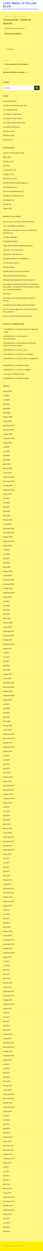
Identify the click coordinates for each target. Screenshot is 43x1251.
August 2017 (7, 854)
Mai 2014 (6, 1021)
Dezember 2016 (8, 888)
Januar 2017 (7, 884)
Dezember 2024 (8, 477)
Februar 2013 (7, 1085)
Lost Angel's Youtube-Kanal (12, 114)
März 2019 (6, 773)
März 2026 (6, 413)
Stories (5, 204)
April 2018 (6, 820)
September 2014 (8, 1004)
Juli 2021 (6, 652)
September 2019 (8, 747)
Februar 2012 (7, 1137)
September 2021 (8, 644)
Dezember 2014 (8, 991)
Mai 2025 (6, 455)
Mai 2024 (6, 507)
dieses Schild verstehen (13, 33)
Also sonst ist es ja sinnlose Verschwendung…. (19, 221)
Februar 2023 (7, 571)
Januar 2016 (7, 935)
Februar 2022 (7, 623)
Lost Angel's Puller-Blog (20, 4)
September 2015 (8, 953)
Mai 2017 (6, 867)
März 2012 (6, 1133)
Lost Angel (21, 16)
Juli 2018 (6, 807)
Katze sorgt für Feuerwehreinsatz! (14, 276)
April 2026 (6, 408)
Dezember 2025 (8, 425)
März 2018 (6, 824)
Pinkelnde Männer (9, 187)
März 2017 (6, 875)
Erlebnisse (6, 161)
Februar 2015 (7, 983)
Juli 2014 (6, 1013)
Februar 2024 (7, 520)
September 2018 (8, 798)
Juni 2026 (6, 400)
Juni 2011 (6, 1171)
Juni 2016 (6, 914)
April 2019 (6, 768)
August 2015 (7, 957)
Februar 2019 (7, 777)
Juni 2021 (6, 657)
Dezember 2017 (8, 837)
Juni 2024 (6, 502)
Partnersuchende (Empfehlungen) (14, 183)
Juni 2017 (6, 863)
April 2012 (6, 1128)
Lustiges (9, 49)
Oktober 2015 (7, 948)
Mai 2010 (6, 1227)
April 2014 (6, 1025)
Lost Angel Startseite (10, 110)
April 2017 (6, 871)
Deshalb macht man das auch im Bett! (16, 271)
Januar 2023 (7, 575)
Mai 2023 (6, 558)
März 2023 (6, 567)
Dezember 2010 (8, 1197)
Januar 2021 (7, 678)
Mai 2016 (6, 918)
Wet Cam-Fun (8, 140)
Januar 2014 (7, 1038)
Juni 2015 (6, 965)
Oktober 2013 (7, 1051)
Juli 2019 (6, 755)
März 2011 (6, 1184)
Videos (5, 208)
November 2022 (8, 584)
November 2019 (8, 738)
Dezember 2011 (8, 1145)
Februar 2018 (7, 828)
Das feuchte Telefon (10, 101)
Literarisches (7, 170)
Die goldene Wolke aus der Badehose (16, 258)
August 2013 (7, 1060)
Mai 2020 (6, 713)
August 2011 (7, 1163)
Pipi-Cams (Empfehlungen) (12, 191)
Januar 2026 (7, 421)
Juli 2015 (6, 961)
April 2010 (6, 1231)
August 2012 (7, 1111)
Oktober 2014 (7, 1000)
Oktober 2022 (7, 588)
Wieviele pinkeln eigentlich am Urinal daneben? (19, 280)
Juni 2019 (6, 760)
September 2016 (8, 901)
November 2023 (8, 532)
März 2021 (6, 670)
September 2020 (8, 695)
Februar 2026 (7, 417)
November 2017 (8, 841)
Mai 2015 (6, 970)
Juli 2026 (6, 395)
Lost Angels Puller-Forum (11, 127)
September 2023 (8, 541)
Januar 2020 (7, 730)
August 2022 (7, 597)
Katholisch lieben (23, 365)
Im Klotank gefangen (10, 237)
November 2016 (8, 893)
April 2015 (6, 974)
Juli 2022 (6, 601)
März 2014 (6, 1030)
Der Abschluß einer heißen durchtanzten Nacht (19, 305)
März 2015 (6, 978)
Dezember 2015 (8, 940)
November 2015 (8, 944)
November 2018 (8, 790)
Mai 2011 (6, 1175)
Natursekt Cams (8, 131)
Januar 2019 (7, 781)
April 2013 (6, 1077)
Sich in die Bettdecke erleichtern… (15, 226)
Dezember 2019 (8, 734)
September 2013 (8, 1055)
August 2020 (7, 700)
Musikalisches (8, 178)
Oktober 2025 (7, 434)
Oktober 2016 (7, 897)
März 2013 (6, 1081)
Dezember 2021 (8, 631)
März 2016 (6, 927)
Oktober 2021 (7, 640)
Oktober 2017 (7, 845)
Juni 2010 (6, 1223)
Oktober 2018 (7, 794)
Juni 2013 (6, 1068)
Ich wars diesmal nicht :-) (11, 263)
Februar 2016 (7, 931)
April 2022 (6, 614)
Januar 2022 (7, 627)
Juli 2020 (6, 704)
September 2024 (8, 490)
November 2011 (8, 1150)
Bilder (5, 157)
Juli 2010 (6, 1218)
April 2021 (6, 665)
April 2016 (6, 923)
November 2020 (8, 687)
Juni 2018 (6, 811)
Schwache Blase (9, 267)
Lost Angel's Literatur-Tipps (12, 118)
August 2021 (7, 648)
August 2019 (7, 751)
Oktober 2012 (7, 1103)
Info (4, 166)
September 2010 (8, 1210)
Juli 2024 (6, 498)
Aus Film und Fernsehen (11, 153)
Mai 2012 (6, 1124)
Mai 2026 (6, 404)
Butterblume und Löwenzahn (13, 254)
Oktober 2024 (7, 485)
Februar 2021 (7, 674)
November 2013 (8, 1047)
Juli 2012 (6, 1116)
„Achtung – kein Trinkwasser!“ (13, 250)
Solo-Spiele (7, 200)
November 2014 (8, 995)
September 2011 (8, 1158)
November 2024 (8, 481)
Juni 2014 (6, 1017)
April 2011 (6, 1180)
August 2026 (7, 391)
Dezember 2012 (8, 1094)
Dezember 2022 (8, 580)
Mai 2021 (6, 661)
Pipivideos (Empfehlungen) (12, 196)
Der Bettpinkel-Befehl (10, 241)
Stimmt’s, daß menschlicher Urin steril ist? (17, 316)
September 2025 (8, 438)
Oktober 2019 (7, 743)
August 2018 (7, 803)
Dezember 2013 (8, 1043)
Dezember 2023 (8, 528)
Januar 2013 (7, 1090)
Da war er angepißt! (24, 369)
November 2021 (8, 635)
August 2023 (7, 545)
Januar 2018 (7, 833)
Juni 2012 (6, 1120)
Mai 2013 (6, 1073)
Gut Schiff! (6, 294)
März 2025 (6, 464)
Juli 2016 (6, 910)
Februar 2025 (7, 468)
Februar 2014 (7, 1034)
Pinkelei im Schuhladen (25, 354)
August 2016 (7, 905)
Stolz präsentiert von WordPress (13, 1246)
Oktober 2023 (7, 537)
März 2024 (6, 515)
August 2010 (7, 1214)
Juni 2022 (6, 605)
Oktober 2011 (7, 1154)
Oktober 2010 (7, 1205)
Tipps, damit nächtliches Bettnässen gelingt (18, 245)
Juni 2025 (6, 451)
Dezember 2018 (8, 785)
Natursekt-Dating (9, 135)
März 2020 (6, 721)
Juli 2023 (6, 550)
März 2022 (6, 618)
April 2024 (6, 511)
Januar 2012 (7, 1141)
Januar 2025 (7, 473)
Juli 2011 (6, 1167)
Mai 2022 (6, 610)
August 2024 (7, 494)
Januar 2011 (7, 1193)
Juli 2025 (6, 447)
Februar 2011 (7, 1188)
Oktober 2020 (7, 691)
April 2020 (6, 717)
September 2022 (8, 593)
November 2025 (8, 430)
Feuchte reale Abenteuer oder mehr (15, 105)
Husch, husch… (22, 350)
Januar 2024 (7, 524)
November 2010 (8, 1201)
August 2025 (7, 443)
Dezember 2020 (8, 683)
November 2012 (8, 1098)
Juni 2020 (6, 708)
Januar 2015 (7, 987)
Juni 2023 (6, 554)
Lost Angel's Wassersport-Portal (14, 122)
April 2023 (6, 563)
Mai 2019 (6, 764)
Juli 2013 (6, 1064)
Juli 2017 (6, 858)
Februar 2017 (7, 880)
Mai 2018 (6, 815)
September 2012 (8, 1107)
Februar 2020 (7, 725)
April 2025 (6, 460)
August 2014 (7, 1008)
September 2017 (8, 850)
